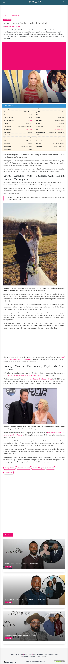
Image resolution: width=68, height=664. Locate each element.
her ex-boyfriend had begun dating (40, 379)
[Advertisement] (34, 54)
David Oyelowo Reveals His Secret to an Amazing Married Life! (23, 563)
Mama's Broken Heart (23, 468)
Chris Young (50, 468)
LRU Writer (8, 26)
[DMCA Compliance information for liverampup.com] (59, 662)
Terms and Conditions (16, 654)
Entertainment (14, 16)
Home (5, 16)
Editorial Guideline (38, 654)
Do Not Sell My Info (42, 656)
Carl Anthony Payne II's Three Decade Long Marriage (20, 635)
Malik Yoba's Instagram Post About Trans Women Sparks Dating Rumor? (25, 599)
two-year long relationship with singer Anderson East (21, 375)
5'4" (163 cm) (29, 120)
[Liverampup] (34, 2)
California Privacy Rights (51, 654)
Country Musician (9, 468)
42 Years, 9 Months (59, 129)
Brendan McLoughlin (38, 468)
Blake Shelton (8, 472)
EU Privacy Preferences (28, 656)
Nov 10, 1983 (29, 129)
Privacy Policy (28, 654)
